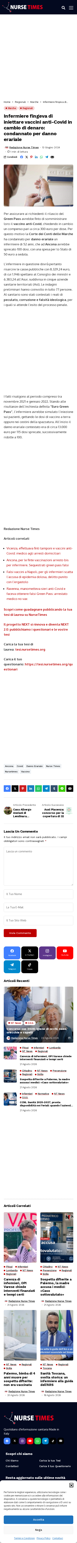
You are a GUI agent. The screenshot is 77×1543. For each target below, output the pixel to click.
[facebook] (7, 1441)
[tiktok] (53, 1441)
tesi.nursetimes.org (30, 649)
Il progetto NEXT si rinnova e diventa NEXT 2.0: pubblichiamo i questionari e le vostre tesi (36, 629)
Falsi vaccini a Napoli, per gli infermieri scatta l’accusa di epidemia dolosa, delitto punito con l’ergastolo (40, 577)
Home (7, 101)
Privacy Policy (43, 1538)
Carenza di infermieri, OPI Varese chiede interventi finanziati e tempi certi (46, 1058)
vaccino (25, 771)
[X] (14, 1441)
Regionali (20, 101)
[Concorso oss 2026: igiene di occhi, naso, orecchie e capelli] (38, 1015)
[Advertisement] (38, 58)
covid (20, 766)
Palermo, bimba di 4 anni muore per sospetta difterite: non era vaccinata (19, 1379)
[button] (71, 1485)
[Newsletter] (60, 1441)
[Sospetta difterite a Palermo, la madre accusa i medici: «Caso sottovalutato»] (10, 1076)
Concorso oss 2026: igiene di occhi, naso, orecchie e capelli (37, 1030)
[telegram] (45, 1441)
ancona (9, 766)
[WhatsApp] (37, 1441)
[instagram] (22, 1441)
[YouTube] (30, 1441)
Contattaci (57, 1538)
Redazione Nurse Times (23, 147)
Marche (34, 101)
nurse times (53, 766)
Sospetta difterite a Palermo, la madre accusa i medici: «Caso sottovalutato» (45, 1081)
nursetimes (11, 771)
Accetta (38, 1519)
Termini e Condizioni (24, 1538)
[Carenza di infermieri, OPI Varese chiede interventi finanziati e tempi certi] (10, 1053)
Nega (38, 1530)
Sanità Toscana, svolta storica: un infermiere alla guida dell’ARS (56, 1379)
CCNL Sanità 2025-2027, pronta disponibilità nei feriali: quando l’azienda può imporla (46, 1104)
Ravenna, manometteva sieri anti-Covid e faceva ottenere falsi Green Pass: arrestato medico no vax (37, 594)
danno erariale (35, 766)
